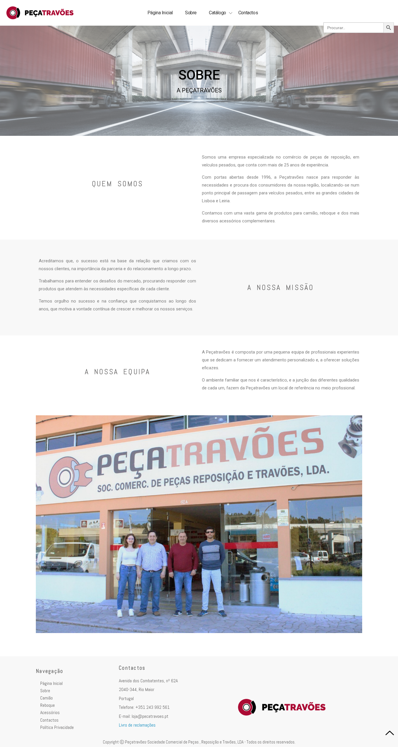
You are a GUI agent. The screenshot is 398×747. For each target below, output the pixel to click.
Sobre (191, 12)
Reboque (47, 705)
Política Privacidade (57, 727)
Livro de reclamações (137, 725)
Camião (46, 698)
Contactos (248, 12)
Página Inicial (160, 12)
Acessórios (50, 712)
